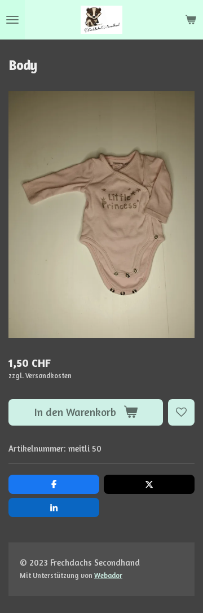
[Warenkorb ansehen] (190, 20)
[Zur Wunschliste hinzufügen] (181, 412)
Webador (108, 575)
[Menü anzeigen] (12, 20)
